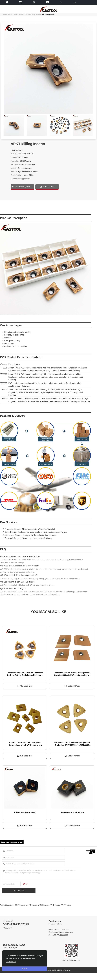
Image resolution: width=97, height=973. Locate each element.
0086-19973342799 (16, 924)
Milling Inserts (18, 15)
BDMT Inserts (20, 905)
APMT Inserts (31, 905)
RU (74, 2)
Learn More (11, 962)
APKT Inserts (55, 905)
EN (61, 2)
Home (4, 15)
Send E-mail (49, 186)
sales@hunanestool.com (63, 932)
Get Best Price (26, 686)
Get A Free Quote (22, 187)
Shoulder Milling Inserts (32, 15)
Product (9, 15)
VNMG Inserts (43, 905)
